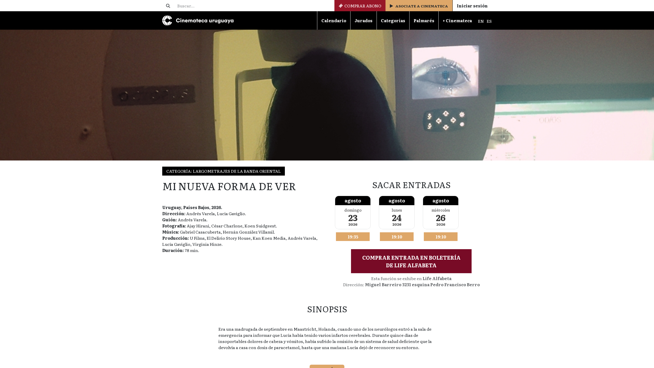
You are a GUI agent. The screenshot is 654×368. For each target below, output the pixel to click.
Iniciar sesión (472, 6)
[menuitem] (333, 20)
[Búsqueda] (168, 5)
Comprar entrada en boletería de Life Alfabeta (411, 261)
